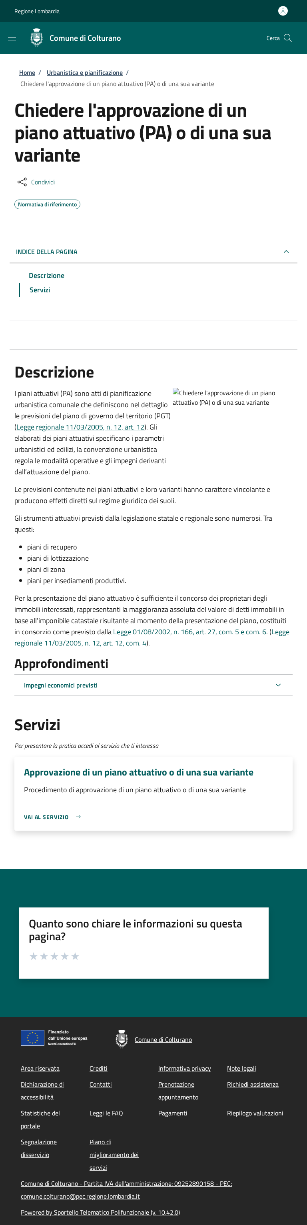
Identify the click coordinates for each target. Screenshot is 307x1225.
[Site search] (288, 38)
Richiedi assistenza (253, 1084)
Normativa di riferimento (47, 203)
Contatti (101, 1084)
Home (27, 72)
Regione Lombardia (37, 11)
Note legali (241, 1068)
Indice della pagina (47, 251)
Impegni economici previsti (61, 685)
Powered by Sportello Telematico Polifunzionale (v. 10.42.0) (100, 1212)
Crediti (99, 1068)
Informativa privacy (184, 1068)
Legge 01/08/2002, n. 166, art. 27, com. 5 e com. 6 (189, 631)
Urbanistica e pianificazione (85, 72)
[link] (54, 817)
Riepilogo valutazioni (255, 1113)
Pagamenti (172, 1113)
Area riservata (40, 1068)
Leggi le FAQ (106, 1113)
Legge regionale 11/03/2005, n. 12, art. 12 (80, 427)
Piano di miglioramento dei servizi (114, 1154)
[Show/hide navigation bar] (12, 37)
